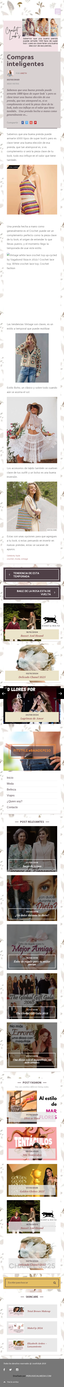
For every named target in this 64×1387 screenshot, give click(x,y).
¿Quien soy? (14, 801)
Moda (10, 783)
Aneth (23, 73)
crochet (10, 559)
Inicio (10, 777)
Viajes (11, 795)
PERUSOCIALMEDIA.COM (38, 1376)
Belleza (11, 789)
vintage (24, 559)
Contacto (12, 807)
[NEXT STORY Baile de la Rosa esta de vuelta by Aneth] (60, 693)
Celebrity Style (13, 555)
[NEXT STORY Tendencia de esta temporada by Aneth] (4, 693)
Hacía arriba (12, 1382)
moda (17, 559)
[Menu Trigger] (58, 11)
